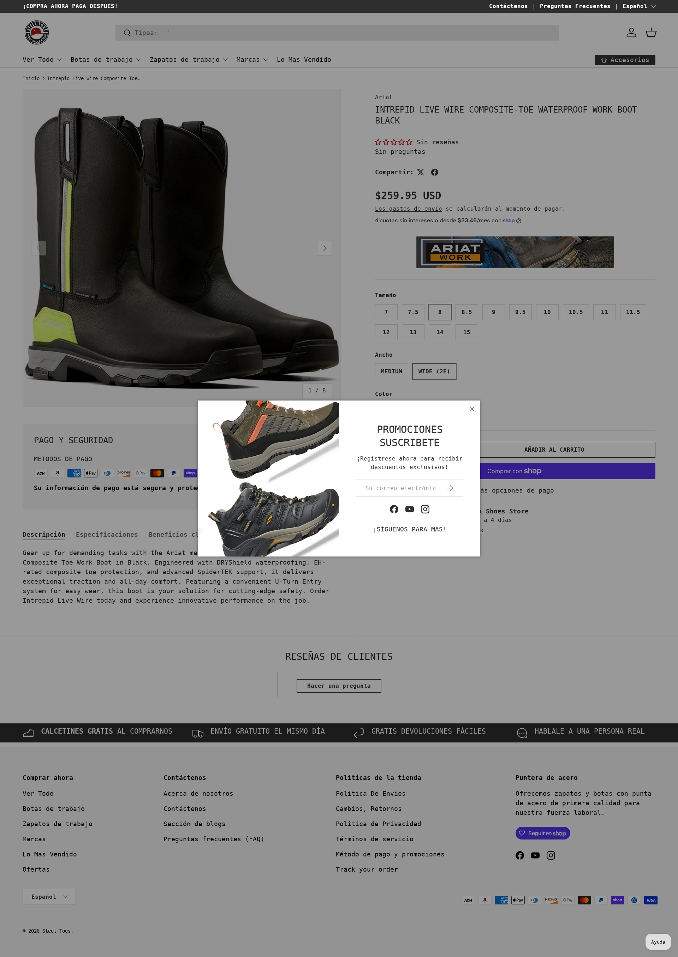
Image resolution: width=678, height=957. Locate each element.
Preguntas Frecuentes (575, 6)
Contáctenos (508, 6)
